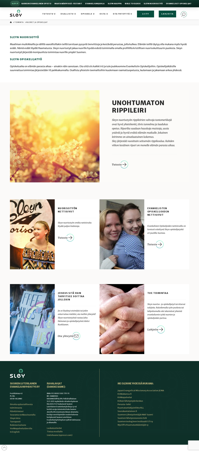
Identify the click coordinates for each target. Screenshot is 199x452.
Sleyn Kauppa (115, 3)
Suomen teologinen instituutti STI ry (135, 421)
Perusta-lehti (124, 404)
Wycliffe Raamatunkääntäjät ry (133, 425)
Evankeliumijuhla (94, 3)
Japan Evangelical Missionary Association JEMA (141, 390)
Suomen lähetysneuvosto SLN (132, 418)
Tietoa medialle (55, 431)
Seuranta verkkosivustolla (22, 414)
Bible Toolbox (132, 3)
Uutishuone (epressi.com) (59, 435)
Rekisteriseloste (18, 425)
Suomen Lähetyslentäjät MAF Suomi (135, 414)
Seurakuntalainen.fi (127, 411)
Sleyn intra (15, 418)
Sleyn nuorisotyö (153, 3)
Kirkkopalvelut (125, 397)
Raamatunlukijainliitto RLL (131, 407)
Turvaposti (15, 421)
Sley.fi (15, 3)
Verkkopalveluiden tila (21, 428)
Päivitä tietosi (16, 411)
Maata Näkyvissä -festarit (68, 3)
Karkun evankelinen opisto (36, 3)
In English (15, 432)
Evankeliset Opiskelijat (178, 3)
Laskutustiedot (54, 428)
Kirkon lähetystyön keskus (130, 401)
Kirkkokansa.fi (125, 394)
